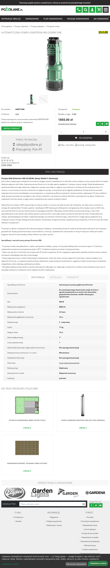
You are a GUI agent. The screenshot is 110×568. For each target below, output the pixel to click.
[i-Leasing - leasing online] (85, 145)
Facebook (98, 124)
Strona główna (6, 26)
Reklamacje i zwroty (54, 525)
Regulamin (54, 517)
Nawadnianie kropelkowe (90, 541)
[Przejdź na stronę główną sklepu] (12, 10)
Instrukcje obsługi (11, 18)
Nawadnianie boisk (90, 525)
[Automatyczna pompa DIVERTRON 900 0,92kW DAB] (55, 64)
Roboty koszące (90, 545)
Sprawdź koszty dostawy (67, 124)
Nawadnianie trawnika (90, 537)
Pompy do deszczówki (90, 533)
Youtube (106, 124)
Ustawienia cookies (10, 564)
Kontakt (18, 521)
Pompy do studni (53, 26)
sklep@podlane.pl (79, 10)
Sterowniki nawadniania (90, 521)
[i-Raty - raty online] (66, 145)
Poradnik (90, 517)
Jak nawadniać (101, 18)
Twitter (102, 124)
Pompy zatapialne (37, 26)
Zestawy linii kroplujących (90, 553)
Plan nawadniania (52, 18)
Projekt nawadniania (90, 549)
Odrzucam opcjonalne (76, 564)
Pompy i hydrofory (21, 26)
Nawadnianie (32, 18)
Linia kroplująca (90, 529)
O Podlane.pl (18, 517)
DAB (17, 114)
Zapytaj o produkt (12, 128)
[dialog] (55, 561)
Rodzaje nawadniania (78, 18)
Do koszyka (85, 137)
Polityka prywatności (54, 521)
